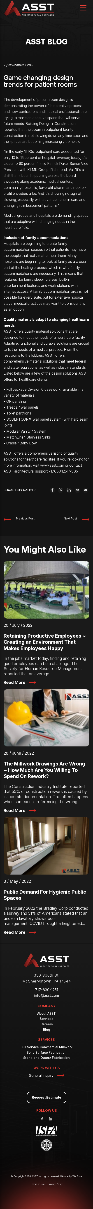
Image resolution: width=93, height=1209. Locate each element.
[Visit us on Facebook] (42, 1119)
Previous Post (25, 518)
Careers (46, 1024)
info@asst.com (46, 995)
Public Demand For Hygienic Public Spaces (45, 895)
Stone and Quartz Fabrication (46, 1058)
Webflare (77, 1176)
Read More (14, 682)
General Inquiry (41, 1075)
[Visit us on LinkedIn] (50, 1119)
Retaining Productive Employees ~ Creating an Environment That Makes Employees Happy (45, 642)
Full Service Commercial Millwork (46, 1047)
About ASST (46, 1013)
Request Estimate (46, 1097)
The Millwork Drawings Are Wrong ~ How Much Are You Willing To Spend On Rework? (44, 770)
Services (46, 1019)
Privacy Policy (55, 1184)
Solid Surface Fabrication (47, 1052)
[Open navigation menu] (83, 8)
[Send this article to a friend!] (85, 490)
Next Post (70, 518)
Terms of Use (37, 1184)
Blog (46, 1029)
